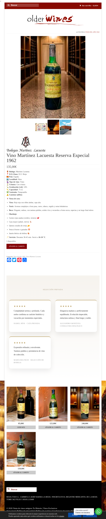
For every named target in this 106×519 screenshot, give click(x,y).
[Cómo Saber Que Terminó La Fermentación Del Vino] (41, 127)
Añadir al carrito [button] (53, 427)
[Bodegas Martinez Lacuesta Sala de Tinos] (53, 127)
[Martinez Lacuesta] (25, 145)
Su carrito (90, 6)
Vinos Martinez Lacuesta (33, 256)
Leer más (21, 427)
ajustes (61, 516)
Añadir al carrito (17, 246)
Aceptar (75, 515)
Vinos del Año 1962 (92, 32)
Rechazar (89, 515)
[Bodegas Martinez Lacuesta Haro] (65, 127)
